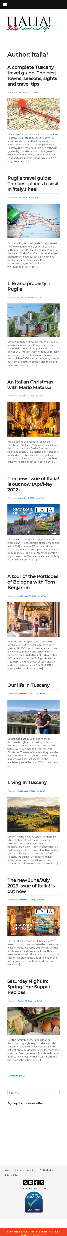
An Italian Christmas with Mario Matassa (30, 384)
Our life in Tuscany (28, 685)
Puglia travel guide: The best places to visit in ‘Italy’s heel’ (33, 183)
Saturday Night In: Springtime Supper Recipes (28, 986)
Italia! (36, 92)
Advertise (31, 1170)
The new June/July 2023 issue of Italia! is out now (31, 885)
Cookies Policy (46, 1170)
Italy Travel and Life (37, 1188)
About (8, 1170)
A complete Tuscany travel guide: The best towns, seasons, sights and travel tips (32, 76)
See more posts (16, 1075)
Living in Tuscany (27, 782)
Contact (19, 1170)
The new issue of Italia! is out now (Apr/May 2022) (33, 484)
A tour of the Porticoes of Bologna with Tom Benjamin (32, 582)
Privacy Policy (11, 1175)
